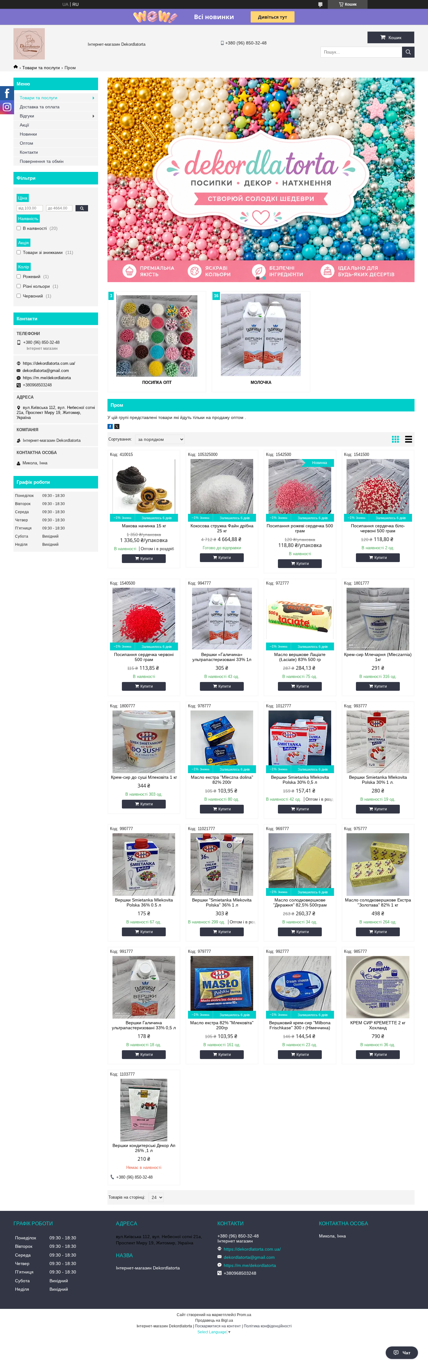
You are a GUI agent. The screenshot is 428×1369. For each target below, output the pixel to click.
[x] (116, 427)
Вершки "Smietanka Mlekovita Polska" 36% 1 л (222, 902)
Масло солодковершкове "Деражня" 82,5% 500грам (300, 902)
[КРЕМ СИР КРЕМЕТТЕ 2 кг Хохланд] (378, 987)
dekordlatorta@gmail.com (46, 370)
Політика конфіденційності (268, 1326)
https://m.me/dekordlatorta (47, 377)
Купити (146, 558)
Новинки (28, 134)
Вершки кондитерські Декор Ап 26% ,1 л (143, 1148)
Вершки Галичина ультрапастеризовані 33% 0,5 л (144, 1025)
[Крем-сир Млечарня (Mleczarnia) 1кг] (378, 619)
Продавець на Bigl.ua (214, 1320)
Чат (406, 1352)
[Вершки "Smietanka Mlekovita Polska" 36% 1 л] (222, 864)
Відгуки (27, 115)
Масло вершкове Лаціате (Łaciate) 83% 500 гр (300, 657)
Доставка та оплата (40, 106)
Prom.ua (244, 1315)
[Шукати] (408, 52)
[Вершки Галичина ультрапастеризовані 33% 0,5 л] (144, 987)
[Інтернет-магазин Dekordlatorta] (29, 57)
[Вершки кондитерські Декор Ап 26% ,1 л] (144, 1110)
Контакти (29, 152)
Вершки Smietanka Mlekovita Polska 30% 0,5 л (300, 780)
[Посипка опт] (157, 335)
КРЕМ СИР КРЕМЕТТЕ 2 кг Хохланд (377, 1025)
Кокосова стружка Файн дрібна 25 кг (222, 528)
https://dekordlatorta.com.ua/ (49, 363)
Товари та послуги (41, 67)
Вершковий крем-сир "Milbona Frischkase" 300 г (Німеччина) (300, 1025)
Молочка (261, 382)
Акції (24, 124)
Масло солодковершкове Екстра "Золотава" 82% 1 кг (378, 902)
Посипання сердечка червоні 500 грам (144, 657)
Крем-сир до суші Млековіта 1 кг (144, 777)
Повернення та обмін (42, 161)
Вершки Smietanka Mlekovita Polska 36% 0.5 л (144, 902)
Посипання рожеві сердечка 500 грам (300, 528)
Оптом (26, 143)
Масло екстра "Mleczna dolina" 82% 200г (222, 780)
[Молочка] (261, 335)
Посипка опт (157, 382)
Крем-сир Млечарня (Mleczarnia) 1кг (378, 657)
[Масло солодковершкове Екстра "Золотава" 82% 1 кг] (378, 864)
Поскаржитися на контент (218, 1326)
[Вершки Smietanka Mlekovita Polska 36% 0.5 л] (144, 864)
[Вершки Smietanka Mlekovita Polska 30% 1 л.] (378, 741)
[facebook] (110, 427)
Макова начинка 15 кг (144, 525)
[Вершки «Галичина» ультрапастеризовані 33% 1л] (222, 619)
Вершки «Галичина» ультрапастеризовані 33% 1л (221, 657)
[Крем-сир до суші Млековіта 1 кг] (144, 741)
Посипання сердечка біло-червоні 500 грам (378, 528)
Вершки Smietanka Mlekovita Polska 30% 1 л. (378, 780)
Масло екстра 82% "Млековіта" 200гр (221, 1025)
